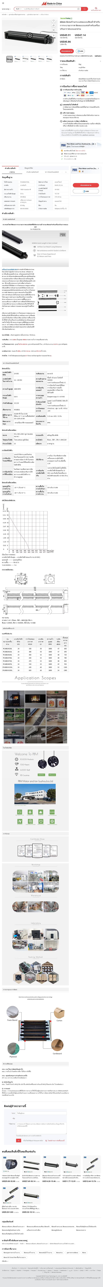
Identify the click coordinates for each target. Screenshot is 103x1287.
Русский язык (41, 1270)
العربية (70, 1270)
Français (33, 1270)
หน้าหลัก (4, 14)
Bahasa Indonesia (56, 1272)
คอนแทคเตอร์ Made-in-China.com (64, 1268)
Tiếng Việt (46, 1272)
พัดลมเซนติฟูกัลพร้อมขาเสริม (11, 1230)
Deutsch (56, 1270)
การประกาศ (23, 1268)
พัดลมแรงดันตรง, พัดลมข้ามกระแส (13, 1226)
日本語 (81, 1270)
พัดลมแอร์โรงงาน (29, 1253)
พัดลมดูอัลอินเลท (57, 1230)
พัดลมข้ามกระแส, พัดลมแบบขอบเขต (63, 1226)
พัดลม (84, 1253)
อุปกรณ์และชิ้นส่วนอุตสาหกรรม (17, 14)
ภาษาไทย (92, 1270)
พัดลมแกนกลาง (81, 1230)
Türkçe (99, 1270)
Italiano (50, 1270)
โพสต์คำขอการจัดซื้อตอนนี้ (54, 1141)
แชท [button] (81, 51)
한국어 (76, 1270)
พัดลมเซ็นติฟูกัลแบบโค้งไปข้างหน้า (13, 1234)
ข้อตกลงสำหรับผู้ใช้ (33, 1268)
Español (19, 1270)
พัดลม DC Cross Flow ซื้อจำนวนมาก (15, 1257)
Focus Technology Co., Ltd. (53, 1276)
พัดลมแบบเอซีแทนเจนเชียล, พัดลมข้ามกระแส (41, 1226)
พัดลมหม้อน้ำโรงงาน (45, 1253)
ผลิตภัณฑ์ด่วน (79, 1268)
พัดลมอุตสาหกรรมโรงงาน (12, 1253)
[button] (62, 172)
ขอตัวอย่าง (98, 56)
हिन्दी (87, 1270)
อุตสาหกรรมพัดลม (72, 1253)
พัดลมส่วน (59, 1253)
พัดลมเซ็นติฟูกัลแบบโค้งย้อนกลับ (86, 1226)
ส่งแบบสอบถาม (66, 51)
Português (26, 1270)
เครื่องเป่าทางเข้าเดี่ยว (33, 1230)
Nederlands (63, 1270)
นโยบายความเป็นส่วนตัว (46, 1268)
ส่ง (19, 1140)
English (13, 1270)
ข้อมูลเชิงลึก (88, 1268)
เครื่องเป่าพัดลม (44, 14)
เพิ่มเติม (4, 1261)
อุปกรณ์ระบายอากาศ (32, 14)
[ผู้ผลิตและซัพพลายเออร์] (51, 3)
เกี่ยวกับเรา (15, 1268)
